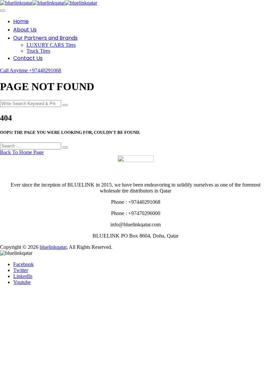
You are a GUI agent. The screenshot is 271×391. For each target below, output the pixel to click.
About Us (25, 29)
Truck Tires (38, 51)
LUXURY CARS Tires (51, 45)
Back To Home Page (22, 152)
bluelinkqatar (53, 247)
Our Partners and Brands (45, 38)
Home (21, 21)
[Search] (65, 105)
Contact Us (28, 58)
